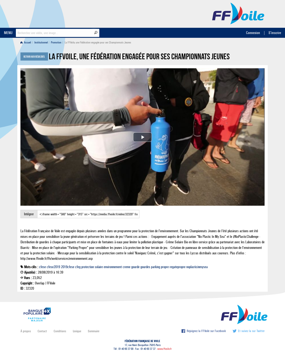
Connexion (253, 32)
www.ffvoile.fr (164, 349)
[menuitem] (26, 42)
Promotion (56, 42)
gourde (135, 267)
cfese (42, 267)
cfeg (78, 267)
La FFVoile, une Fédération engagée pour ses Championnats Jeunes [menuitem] (98, 42)
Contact (42, 331)
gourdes (145, 267)
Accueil (27, 42)
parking (155, 267)
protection (87, 267)
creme (126, 267)
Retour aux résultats (34, 56)
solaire (99, 267)
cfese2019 (53, 267)
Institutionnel (41, 42)
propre (165, 267)
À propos (25, 331)
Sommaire (93, 331)
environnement (113, 267)
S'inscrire (275, 32)
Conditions (60, 331)
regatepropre (177, 267)
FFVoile (238, 13)
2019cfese (67, 267)
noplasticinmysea (197, 267)
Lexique (77, 331)
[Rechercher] (95, 32)
